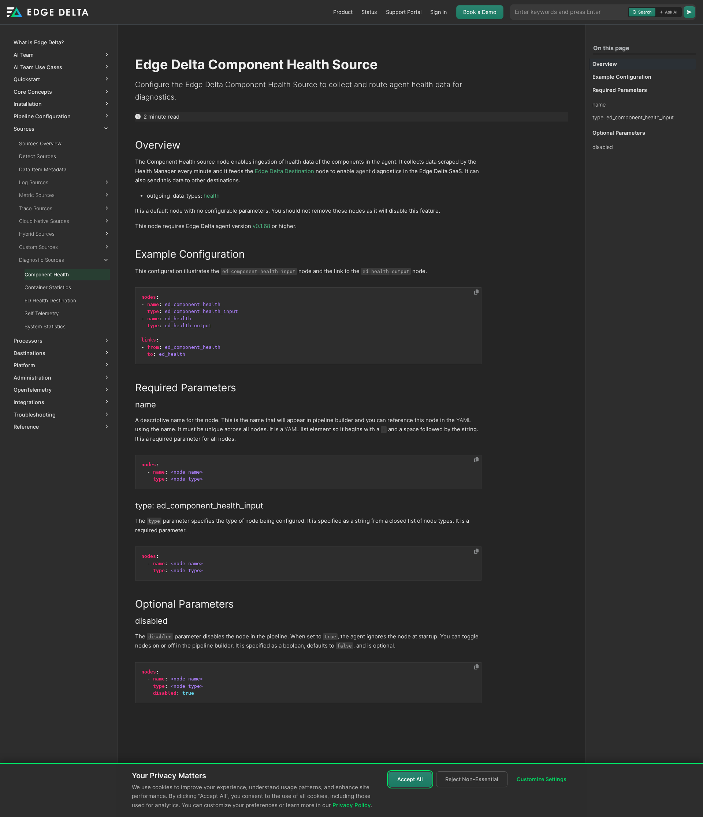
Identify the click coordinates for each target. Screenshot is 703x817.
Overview (604, 64)
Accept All (410, 779)
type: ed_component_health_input (633, 117)
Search (645, 12)
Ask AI (671, 12)
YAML (463, 420)
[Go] (689, 12)
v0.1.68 (261, 226)
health (212, 195)
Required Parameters (619, 90)
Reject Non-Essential (471, 779)
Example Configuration (621, 77)
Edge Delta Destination (284, 171)
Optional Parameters (618, 133)
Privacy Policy (351, 805)
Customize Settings (541, 779)
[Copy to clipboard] (476, 292)
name (599, 104)
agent (363, 171)
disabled (602, 147)
